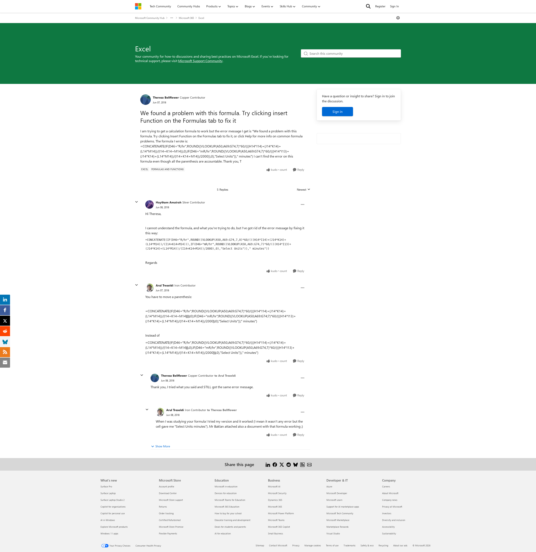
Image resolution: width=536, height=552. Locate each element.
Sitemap (260, 545)
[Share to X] (282, 464)
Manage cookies (312, 545)
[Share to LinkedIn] (268, 464)
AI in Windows (107, 520)
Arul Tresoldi (164, 285)
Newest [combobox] (303, 189)
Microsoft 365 (186, 18)
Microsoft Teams (276, 520)
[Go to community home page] (138, 6)
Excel (201, 18)
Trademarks (350, 545)
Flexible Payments (168, 533)
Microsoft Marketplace (337, 520)
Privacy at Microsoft (392, 506)
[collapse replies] (136, 201)
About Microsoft (390, 493)
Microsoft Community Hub (150, 18)
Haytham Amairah (168, 202)
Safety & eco (367, 545)
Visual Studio (333, 533)
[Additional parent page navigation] (171, 18)
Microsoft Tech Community (339, 513)
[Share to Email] (309, 464)
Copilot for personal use (112, 513)
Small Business (275, 533)
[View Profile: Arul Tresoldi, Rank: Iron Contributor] (149, 288)
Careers (386, 486)
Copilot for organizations (113, 506)
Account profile (166, 486)
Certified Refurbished (169, 520)
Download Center (168, 493)
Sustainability (389, 533)
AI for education (223, 533)
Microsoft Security (277, 493)
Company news (389, 499)
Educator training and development (232, 520)
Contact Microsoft (278, 545)
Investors (386, 513)
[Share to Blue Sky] (295, 464)
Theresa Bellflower (166, 97)
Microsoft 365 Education (227, 506)
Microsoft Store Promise (171, 526)
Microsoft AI (274, 486)
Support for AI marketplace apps (342, 506)
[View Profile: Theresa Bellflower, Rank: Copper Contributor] (145, 99)
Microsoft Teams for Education (230, 499)
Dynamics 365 (275, 499)
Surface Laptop (108, 493)
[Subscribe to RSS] (302, 464)
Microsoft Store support (171, 499)
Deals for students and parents (230, 526)
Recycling (383, 545)
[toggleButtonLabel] (398, 18)
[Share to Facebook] (275, 464)
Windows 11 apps (109, 533)
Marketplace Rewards (337, 526)
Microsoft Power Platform (281, 513)
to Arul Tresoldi (225, 376)
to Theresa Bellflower (222, 410)
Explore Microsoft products (114, 526)
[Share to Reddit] (288, 464)
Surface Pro (106, 486)
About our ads (400, 545)
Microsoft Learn (334, 499)
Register (380, 6)
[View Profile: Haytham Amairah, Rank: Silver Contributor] (149, 204)
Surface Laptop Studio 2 (112, 499)
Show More (162, 446)
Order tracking (166, 513)
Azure (329, 486)
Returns (163, 506)
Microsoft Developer (336, 493)
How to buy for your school (228, 513)
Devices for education (226, 493)
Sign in (337, 111)
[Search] (368, 6)
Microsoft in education (226, 486)
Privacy (295, 545)
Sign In (394, 6)
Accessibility (388, 526)
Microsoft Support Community (200, 61)
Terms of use (332, 545)
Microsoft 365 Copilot (279, 526)
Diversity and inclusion (393, 520)
